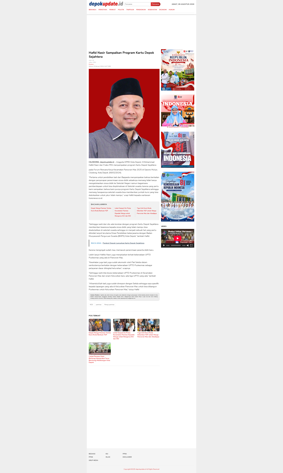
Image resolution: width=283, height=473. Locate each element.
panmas (98, 305)
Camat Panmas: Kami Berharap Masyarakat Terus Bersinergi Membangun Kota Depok (99, 359)
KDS (91, 305)
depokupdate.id (107, 162)
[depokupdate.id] (106, 4)
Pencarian (155, 4)
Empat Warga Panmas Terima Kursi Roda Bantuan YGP (100, 334)
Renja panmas (109, 305)
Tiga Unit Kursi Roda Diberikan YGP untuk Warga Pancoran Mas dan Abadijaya (147, 210)
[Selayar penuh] (191, 245)
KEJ (107, 454)
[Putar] (164, 245)
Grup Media (93, 460)
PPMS (91, 457)
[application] (177, 238)
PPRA (125, 454)
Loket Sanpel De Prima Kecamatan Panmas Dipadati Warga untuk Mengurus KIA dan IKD (123, 336)
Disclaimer (127, 457)
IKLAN (108, 457)
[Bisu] (188, 245)
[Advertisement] (141, 30)
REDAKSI (92, 454)
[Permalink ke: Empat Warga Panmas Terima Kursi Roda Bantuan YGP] (100, 325)
